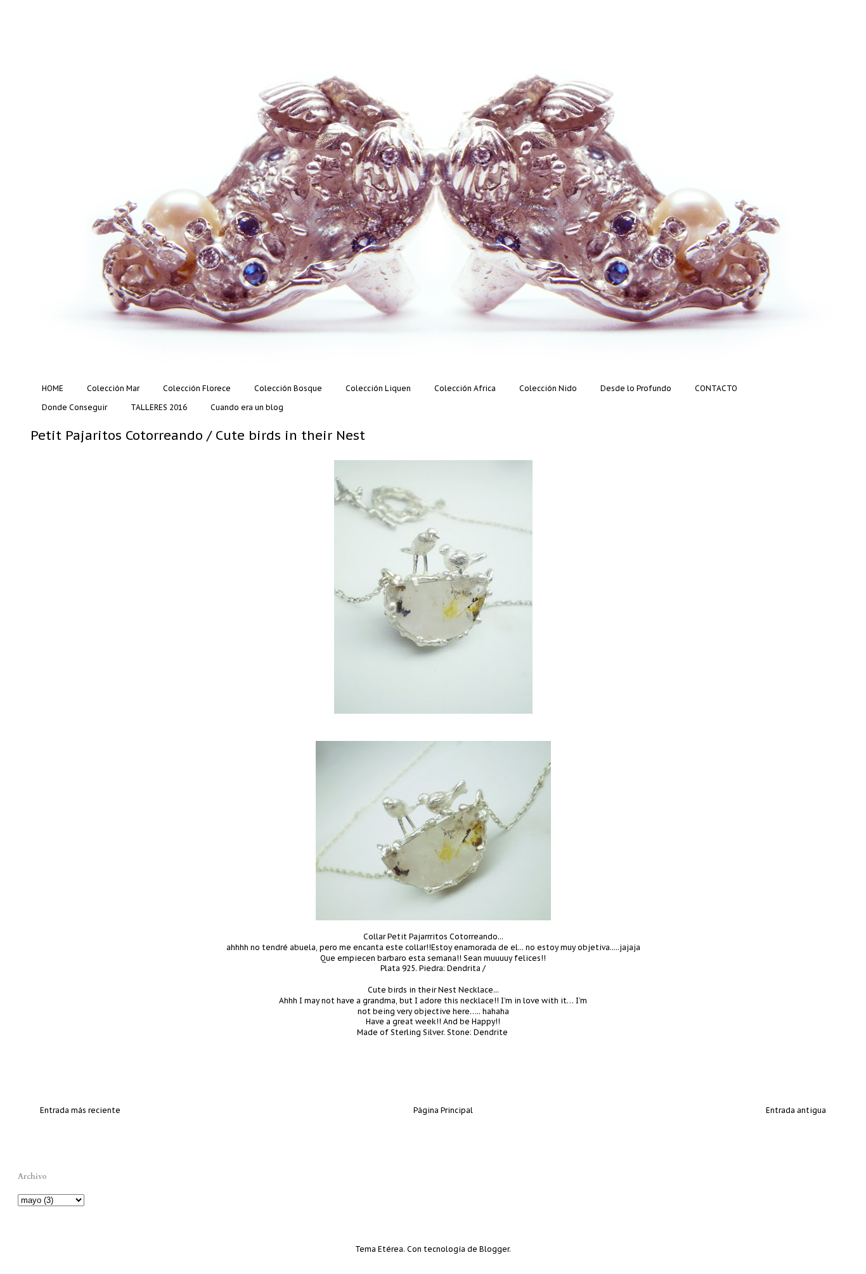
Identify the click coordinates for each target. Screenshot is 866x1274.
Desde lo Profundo (635, 388)
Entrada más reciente (80, 1110)
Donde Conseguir (74, 407)
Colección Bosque (288, 388)
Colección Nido (548, 388)
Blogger (494, 1249)
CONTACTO (716, 388)
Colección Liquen (378, 388)
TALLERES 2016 (159, 407)
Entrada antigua (796, 1110)
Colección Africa (465, 388)
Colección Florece (197, 388)
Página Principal (443, 1110)
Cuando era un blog (246, 407)
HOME (52, 388)
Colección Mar (113, 388)
